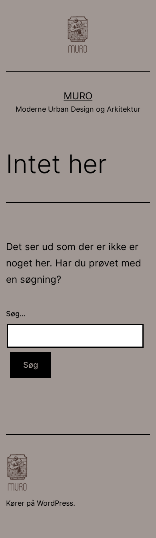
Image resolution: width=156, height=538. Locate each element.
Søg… (16, 313)
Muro (78, 96)
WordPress (55, 503)
